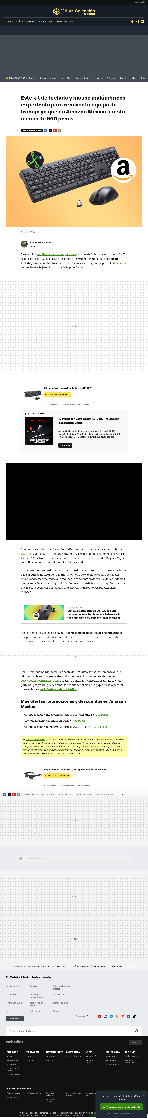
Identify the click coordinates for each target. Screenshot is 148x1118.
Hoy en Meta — (57, 775)
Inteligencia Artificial (47, 78)
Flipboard (55, 130)
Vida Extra (31, 1060)
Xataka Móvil (12, 1060)
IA (62, 78)
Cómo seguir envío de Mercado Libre (90, 966)
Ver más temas (14, 1018)
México (10, 1011)
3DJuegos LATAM (33, 1092)
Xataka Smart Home (13, 1069)
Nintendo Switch (82, 78)
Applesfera (11, 1064)
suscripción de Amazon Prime (40, 680)
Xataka (10, 1056)
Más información (95, 1115)
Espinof (49, 1060)
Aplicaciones (59, 994)
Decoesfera (110, 1060)
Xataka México (13, 1092)
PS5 (69, 78)
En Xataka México (74, 607)
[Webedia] (141, 2)
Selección (74, 11)
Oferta (31, 78)
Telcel (56, 1011)
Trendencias (110, 1056)
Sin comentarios (33, 130)
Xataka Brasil (12, 1097)
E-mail (59, 130)
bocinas (133, 78)
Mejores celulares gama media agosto (51, 966)
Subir (133, 1042)
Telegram (142, 21)
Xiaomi (123, 78)
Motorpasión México (91, 1094)
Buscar (136, 1031)
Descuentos (67, 794)
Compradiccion (112, 1064)
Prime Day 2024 (14, 1002)
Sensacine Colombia (51, 1100)
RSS (117, 1015)
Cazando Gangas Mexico (61, 987)
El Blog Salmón (131, 1056)
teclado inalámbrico (107, 794)
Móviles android (61, 1002)
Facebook (45, 130)
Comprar (65, 445)
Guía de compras (25, 21)
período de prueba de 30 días (58, 689)
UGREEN (26, 553)
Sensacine (51, 1056)
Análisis (33, 985)
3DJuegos (30, 1056)
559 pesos (119, 263)
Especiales (12, 994)
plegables (98, 78)
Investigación (13, 985)
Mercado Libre (45, 21)
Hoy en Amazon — (57, 394)
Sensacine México (51, 1094)
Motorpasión (91, 1056)
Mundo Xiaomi (13, 1074)
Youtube (99, 1015)
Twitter (50, 130)
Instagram (137, 21)
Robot (144, 78)
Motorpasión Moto (91, 1061)
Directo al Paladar (74, 1056)
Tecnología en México (36, 1004)
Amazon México (65, 21)
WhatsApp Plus (118, 966)
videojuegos (36, 1011)
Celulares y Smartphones (36, 996)
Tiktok (132, 21)
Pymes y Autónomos (130, 1061)
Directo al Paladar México (74, 1094)
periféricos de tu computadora (56, 254)
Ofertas (8, 21)
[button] (41, 242)
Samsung (111, 78)
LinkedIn (128, 1015)
